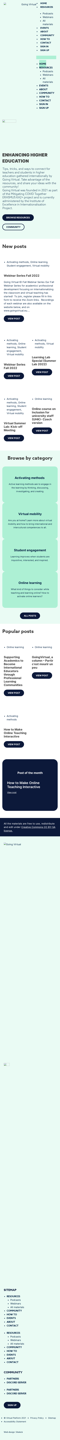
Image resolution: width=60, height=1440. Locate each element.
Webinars (48, 17)
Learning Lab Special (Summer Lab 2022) (44, 361)
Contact (45, 42)
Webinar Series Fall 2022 (21, 275)
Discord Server (16, 1382)
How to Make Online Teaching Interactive (15, 733)
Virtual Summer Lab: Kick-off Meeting (15, 427)
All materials (48, 22)
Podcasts (15, 1299)
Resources (46, 7)
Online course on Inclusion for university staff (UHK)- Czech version (44, 416)
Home (43, 3)
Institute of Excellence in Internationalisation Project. (24, 204)
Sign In (44, 46)
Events (44, 27)
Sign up (44, 50)
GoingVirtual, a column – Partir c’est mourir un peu (42, 662)
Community (47, 35)
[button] (46, 57)
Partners (13, 1379)
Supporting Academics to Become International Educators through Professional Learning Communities (13, 671)
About (44, 31)
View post (11, 792)
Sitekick (19, 1432)
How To (45, 39)
